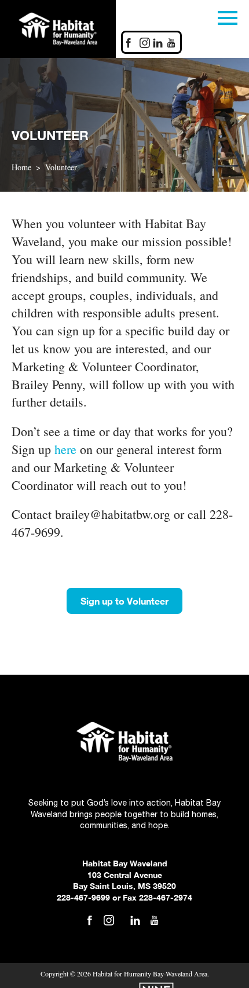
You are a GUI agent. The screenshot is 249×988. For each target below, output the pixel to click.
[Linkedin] (158, 44)
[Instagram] (145, 44)
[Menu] (227, 16)
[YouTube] (154, 921)
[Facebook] (128, 44)
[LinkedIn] (135, 921)
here (65, 449)
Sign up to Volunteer (124, 600)
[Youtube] (171, 44)
